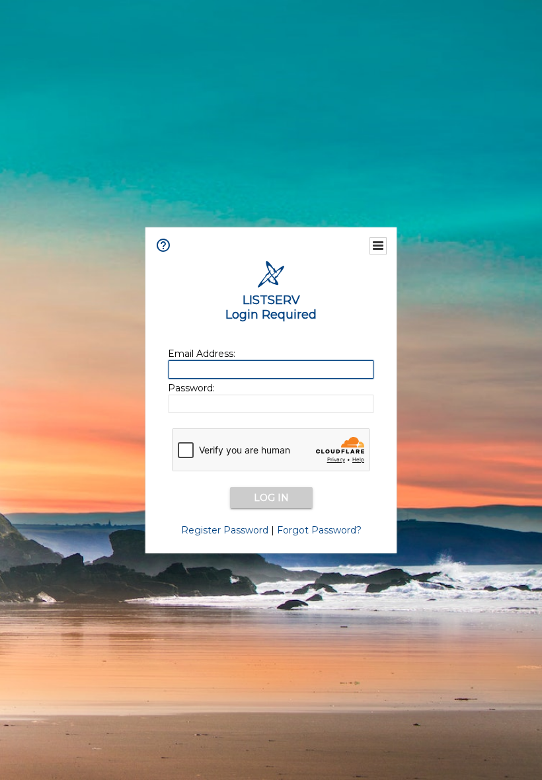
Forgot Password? (319, 530)
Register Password (224, 530)
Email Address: (201, 354)
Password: (191, 388)
